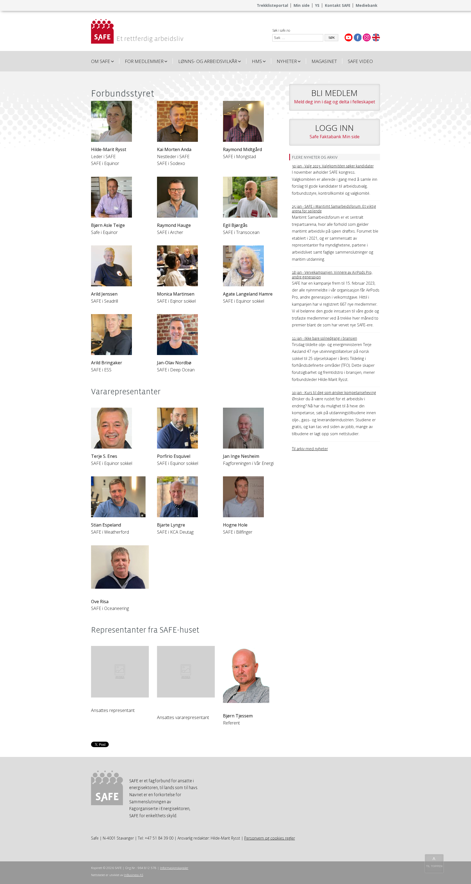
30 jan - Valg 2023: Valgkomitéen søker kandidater (333, 166)
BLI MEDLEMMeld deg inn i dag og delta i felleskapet (334, 96)
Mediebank (366, 5)
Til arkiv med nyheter (310, 448)
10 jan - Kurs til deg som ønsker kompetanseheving (334, 393)
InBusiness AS (133, 875)
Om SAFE (100, 61)
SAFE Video (360, 61)
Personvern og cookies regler (269, 838)
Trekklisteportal (272, 5)
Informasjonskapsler (174, 868)
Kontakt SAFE (337, 5)
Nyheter (287, 61)
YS (317, 5)
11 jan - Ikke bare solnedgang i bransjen (324, 338)
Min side (302, 5)
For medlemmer (144, 61)
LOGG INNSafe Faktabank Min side (335, 131)
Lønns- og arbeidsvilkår (207, 61)
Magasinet (324, 61)
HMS (257, 61)
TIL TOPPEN (434, 866)
